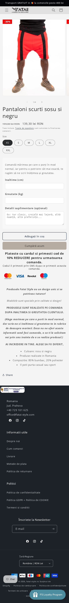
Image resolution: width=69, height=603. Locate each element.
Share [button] (9, 375)
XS (7, 142)
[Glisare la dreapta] (42, 102)
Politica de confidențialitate (52, 585)
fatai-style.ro (32, 581)
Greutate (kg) (14, 194)
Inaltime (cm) (14, 179)
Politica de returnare (19, 471)
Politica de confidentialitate (23, 492)
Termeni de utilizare (18, 590)
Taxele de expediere (24, 128)
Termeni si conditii (18, 507)
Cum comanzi (15, 448)
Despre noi (13, 441)
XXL (8, 150)
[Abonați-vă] (53, 529)
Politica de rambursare (25, 585)
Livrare (11, 456)
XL (50, 142)
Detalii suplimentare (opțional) (26, 208)
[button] (6, 10)
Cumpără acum (34, 245)
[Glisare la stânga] (27, 102)
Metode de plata (17, 463)
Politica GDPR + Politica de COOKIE (28, 500)
